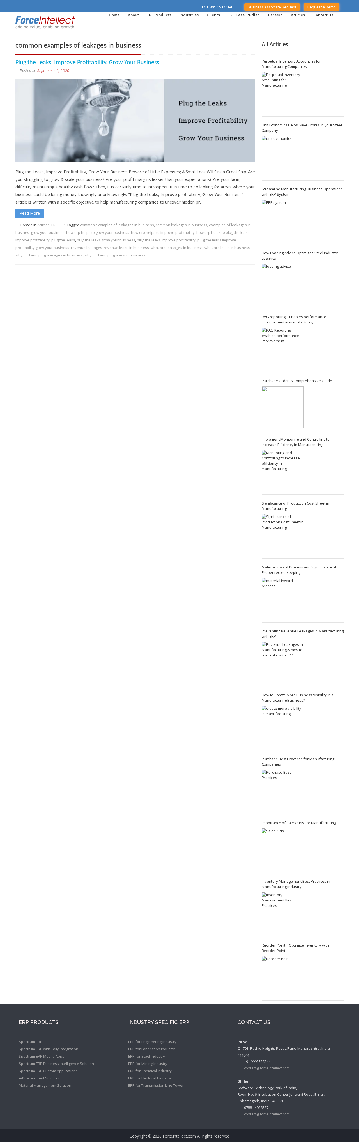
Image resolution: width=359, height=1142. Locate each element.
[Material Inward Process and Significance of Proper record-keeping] (283, 599)
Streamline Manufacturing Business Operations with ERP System (302, 191)
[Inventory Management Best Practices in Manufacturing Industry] (283, 913)
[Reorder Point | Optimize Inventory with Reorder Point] (283, 977)
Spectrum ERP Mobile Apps (41, 1056)
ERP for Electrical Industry (149, 1078)
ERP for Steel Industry (146, 1056)
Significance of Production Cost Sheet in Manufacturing (295, 506)
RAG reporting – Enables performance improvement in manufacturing (294, 319)
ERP (54, 224)
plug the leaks (63, 239)
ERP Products (159, 14)
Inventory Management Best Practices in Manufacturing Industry (296, 884)
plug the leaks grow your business (106, 239)
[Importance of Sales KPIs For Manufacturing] (283, 849)
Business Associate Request (272, 7)
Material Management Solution (45, 1085)
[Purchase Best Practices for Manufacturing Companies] (283, 791)
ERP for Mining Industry (147, 1063)
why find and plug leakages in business (49, 255)
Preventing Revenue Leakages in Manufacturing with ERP (303, 633)
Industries (189, 14)
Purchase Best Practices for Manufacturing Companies (298, 761)
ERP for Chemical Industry (150, 1070)
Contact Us (323, 14)
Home (114, 14)
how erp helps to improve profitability (163, 232)
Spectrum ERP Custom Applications (48, 1070)
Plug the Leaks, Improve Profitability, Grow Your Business (87, 62)
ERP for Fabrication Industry (151, 1048)
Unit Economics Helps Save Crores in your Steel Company (302, 127)
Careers (275, 14)
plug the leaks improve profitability (166, 239)
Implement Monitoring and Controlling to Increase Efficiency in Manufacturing (296, 442)
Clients (213, 14)
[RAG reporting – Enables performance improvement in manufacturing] (283, 349)
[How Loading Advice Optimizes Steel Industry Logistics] (283, 285)
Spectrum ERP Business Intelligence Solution (56, 1063)
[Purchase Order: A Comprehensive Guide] (283, 407)
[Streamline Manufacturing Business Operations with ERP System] (283, 221)
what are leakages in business (177, 247)
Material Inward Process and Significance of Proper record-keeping (299, 570)
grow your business (48, 232)
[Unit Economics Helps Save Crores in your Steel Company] (283, 157)
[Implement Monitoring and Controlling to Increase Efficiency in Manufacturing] (283, 471)
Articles (298, 14)
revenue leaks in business (126, 247)
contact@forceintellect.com (267, 1068)
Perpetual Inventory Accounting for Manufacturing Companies (291, 64)
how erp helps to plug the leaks (223, 232)
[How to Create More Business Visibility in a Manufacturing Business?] (283, 727)
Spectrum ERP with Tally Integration (48, 1048)
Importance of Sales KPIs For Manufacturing (299, 822)
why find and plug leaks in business (114, 255)
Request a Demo (321, 7)
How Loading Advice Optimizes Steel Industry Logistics (300, 255)
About (133, 14)
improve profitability (32, 239)
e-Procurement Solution (39, 1078)
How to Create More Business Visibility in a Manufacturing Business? (298, 697)
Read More (30, 213)
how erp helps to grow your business (97, 232)
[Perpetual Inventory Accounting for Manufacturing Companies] (283, 93)
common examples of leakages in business (117, 224)
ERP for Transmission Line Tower (156, 1085)
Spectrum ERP (30, 1041)
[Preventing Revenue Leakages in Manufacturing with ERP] (283, 663)
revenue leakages (86, 247)
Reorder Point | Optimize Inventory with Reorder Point (295, 948)
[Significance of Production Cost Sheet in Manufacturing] (283, 535)
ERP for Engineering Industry (152, 1041)
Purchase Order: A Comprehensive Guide (297, 380)
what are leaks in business (227, 247)
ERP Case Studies (243, 14)
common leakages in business (181, 224)
